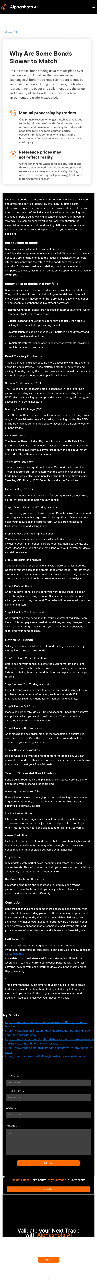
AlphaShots (19, 954)
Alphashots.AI (24, 6)
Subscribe (48, 1163)
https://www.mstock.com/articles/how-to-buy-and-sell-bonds (45, 1056)
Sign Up (48, 1260)
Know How (48, 1189)
